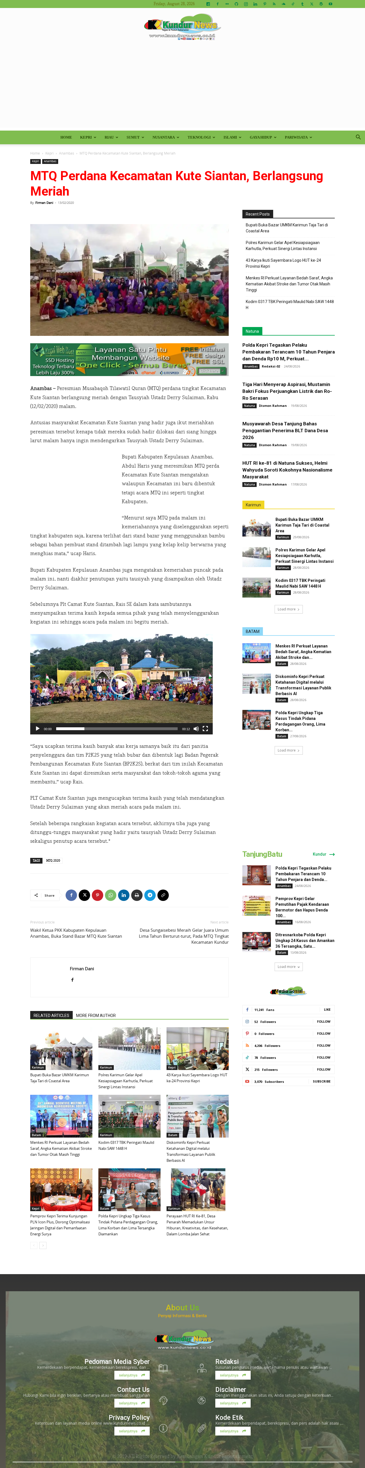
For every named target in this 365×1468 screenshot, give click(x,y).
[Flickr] (227, 4)
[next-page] (42, 1245)
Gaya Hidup (261, 137)
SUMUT (133, 137)
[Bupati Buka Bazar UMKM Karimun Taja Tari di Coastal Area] (61, 1048)
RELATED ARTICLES (51, 1015)
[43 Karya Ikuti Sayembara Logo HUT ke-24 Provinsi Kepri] (198, 1048)
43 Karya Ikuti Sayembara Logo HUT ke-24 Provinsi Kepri (283, 263)
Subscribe (321, 1081)
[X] (311, 4)
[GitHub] (236, 4)
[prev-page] (33, 1245)
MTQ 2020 (53, 860)
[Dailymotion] (208, 4)
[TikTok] (293, 4)
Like (327, 1009)
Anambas (66, 153)
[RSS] (274, 4)
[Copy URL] (163, 895)
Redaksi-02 (271, 366)
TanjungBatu (262, 854)
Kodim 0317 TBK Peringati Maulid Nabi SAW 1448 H (290, 304)
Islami (230, 137)
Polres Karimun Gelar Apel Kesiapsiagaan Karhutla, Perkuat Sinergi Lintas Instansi (125, 1080)
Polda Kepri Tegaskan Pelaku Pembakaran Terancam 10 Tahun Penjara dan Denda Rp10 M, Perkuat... (288, 352)
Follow (323, 1021)
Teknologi (199, 137)
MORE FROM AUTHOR (96, 1015)
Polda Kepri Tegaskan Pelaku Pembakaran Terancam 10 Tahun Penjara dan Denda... (303, 874)
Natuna (252, 331)
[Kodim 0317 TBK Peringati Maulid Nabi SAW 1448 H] (129, 1116)
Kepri (86, 137)
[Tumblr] (302, 4)
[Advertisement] (182, 88)
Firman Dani (44, 202)
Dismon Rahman (273, 405)
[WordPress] (321, 4)
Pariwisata (296, 137)
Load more (287, 609)
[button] (358, 138)
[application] (121, 684)
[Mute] (196, 729)
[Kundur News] (182, 26)
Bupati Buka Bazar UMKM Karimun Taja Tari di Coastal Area (287, 228)
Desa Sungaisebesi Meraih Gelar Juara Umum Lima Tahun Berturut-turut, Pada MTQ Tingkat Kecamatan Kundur (184, 936)
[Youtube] (330, 4)
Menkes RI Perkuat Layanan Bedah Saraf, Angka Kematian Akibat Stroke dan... (303, 652)
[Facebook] (217, 4)
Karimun (38, 1067)
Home (66, 137)
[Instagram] (246, 4)
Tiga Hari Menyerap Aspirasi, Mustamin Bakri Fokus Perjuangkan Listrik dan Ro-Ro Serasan (287, 391)
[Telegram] (150, 895)
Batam (36, 1135)
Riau (109, 137)
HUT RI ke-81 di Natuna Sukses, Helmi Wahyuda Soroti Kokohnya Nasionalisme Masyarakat (287, 470)
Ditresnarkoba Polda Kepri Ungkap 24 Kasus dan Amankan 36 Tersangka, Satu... (304, 941)
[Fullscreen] (205, 729)
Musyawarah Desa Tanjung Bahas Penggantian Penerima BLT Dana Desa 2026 (285, 430)
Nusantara (164, 137)
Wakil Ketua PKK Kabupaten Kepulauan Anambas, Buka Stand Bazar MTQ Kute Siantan (76, 933)
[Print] (137, 895)
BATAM (252, 631)
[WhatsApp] (110, 895)
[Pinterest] (264, 4)
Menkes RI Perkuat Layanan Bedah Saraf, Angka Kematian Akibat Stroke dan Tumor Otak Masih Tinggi (61, 1148)
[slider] (117, 728)
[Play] (37, 729)
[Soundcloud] (283, 4)
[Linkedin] (255, 4)
